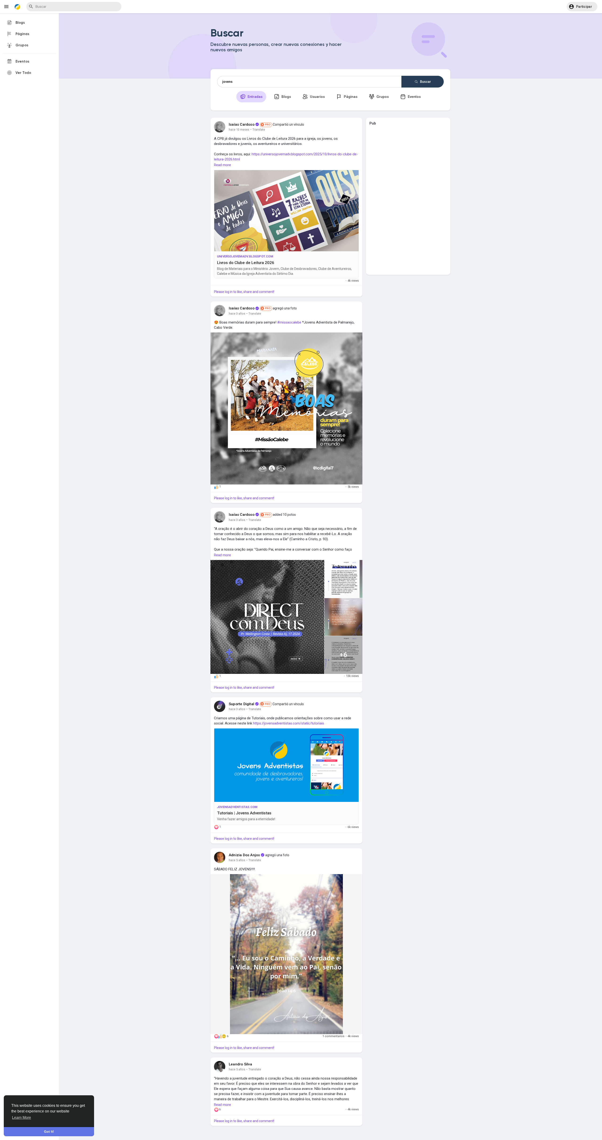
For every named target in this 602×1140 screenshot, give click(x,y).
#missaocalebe (289, 322)
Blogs (286, 97)
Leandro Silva (240, 1064)
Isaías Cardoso (241, 124)
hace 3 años (237, 313)
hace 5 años (237, 860)
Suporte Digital (241, 704)
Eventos (414, 97)
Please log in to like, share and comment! (244, 292)
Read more (222, 165)
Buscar (425, 82)
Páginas (350, 97)
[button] (582, 6)
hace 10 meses (239, 129)
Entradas (254, 97)
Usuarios (317, 97)
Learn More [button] (21, 1118)
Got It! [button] (49, 1131)
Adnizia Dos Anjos (244, 855)
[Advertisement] (408, 198)
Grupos (382, 97)
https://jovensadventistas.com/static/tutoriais (288, 723)
